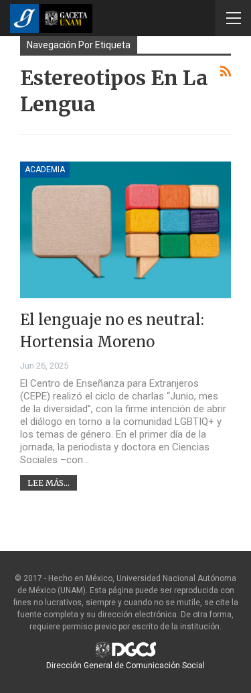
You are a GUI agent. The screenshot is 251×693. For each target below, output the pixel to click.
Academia (45, 169)
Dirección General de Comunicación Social (125, 665)
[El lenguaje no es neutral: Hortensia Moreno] (125, 230)
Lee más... (48, 483)
